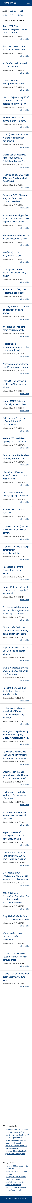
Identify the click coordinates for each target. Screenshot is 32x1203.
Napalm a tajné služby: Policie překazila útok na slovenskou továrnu (14, 835)
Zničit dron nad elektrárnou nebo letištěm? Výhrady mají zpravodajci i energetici (16, 610)
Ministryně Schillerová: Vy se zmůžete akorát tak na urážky (16, 309)
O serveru (23, 1198)
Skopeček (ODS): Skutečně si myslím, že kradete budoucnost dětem (15, 198)
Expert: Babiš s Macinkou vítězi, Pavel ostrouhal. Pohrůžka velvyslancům (14, 157)
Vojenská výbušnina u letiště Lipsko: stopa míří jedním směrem (16, 650)
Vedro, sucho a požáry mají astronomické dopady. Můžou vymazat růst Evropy (16, 734)
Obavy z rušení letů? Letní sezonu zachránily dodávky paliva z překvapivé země (15, 630)
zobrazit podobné (24, 39)
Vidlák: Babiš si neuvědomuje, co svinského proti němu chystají (16, 346)
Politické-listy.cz (8, 2)
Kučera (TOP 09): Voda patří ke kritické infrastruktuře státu (16, 976)
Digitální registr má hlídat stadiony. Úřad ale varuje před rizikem (14, 795)
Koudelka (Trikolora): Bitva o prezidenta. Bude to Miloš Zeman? (15, 529)
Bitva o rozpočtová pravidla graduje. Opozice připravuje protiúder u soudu (15, 670)
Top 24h (21, 11)
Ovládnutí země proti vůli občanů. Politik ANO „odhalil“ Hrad (14, 421)
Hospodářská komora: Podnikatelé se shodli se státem (14, 570)
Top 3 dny (12, 15)
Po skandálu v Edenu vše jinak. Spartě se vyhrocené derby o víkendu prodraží (15, 754)
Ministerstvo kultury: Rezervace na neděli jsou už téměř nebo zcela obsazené (15, 875)
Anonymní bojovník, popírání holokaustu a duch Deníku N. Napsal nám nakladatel (16, 218)
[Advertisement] (16, 1056)
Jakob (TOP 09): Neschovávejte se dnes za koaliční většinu (15, 29)
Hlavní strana (15, 1198)
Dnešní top (13, 11)
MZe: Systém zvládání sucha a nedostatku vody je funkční (15, 272)
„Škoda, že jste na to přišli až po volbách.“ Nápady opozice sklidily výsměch (16, 100)
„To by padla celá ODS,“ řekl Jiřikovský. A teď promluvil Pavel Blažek (16, 178)
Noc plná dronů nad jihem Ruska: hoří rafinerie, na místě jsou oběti (15, 691)
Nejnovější (4, 11)
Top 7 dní (20, 15)
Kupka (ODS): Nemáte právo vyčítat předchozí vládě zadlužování (16, 137)
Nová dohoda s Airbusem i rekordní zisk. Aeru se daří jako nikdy (15, 815)
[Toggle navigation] (28, 3)
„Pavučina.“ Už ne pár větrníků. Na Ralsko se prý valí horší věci (15, 475)
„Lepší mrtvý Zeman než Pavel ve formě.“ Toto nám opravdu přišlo (15, 956)
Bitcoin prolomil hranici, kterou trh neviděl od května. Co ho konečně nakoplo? (16, 775)
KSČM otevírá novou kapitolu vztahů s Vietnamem (12, 936)
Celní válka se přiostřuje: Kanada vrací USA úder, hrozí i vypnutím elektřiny (14, 855)
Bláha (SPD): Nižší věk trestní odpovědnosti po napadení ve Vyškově (16, 590)
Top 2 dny (4, 15)
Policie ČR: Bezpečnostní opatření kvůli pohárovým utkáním (14, 384)
